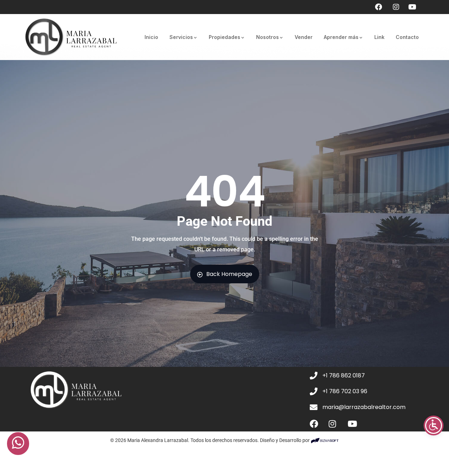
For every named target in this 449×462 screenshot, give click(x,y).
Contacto (407, 37)
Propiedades (224, 37)
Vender (304, 37)
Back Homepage (229, 274)
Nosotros (267, 37)
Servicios (181, 37)
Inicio (151, 37)
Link (379, 37)
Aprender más (341, 37)
